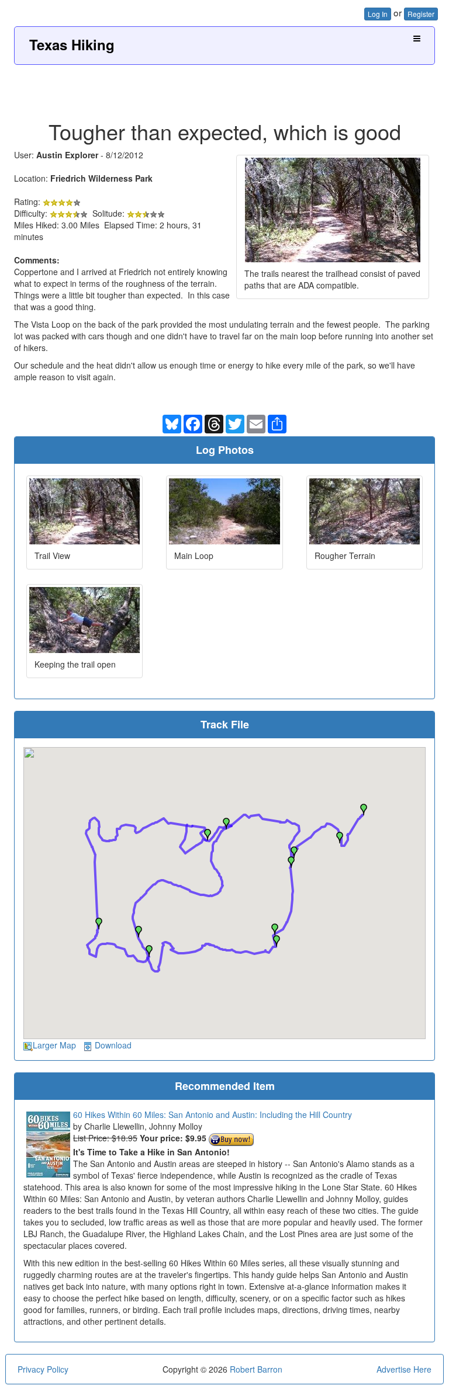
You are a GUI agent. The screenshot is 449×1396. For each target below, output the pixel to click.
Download (113, 1045)
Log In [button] (378, 14)
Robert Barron (256, 1369)
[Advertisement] (224, 88)
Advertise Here (404, 1369)
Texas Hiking (72, 44)
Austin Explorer (67, 155)
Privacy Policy (43, 1369)
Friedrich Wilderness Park (101, 178)
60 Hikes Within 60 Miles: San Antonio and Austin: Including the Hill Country (212, 1114)
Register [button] (420, 14)
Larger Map (54, 1045)
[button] (363, 809)
